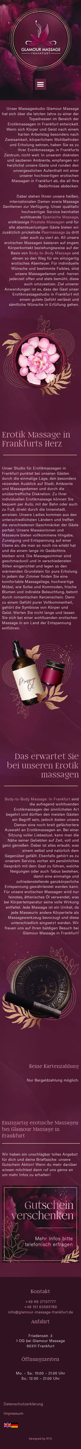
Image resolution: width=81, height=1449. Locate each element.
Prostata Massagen (48, 221)
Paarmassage (53, 232)
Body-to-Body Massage (50, 252)
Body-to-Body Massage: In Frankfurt (37, 798)
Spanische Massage (60, 216)
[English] (7, 1424)
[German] (14, 1424)
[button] (40, 84)
